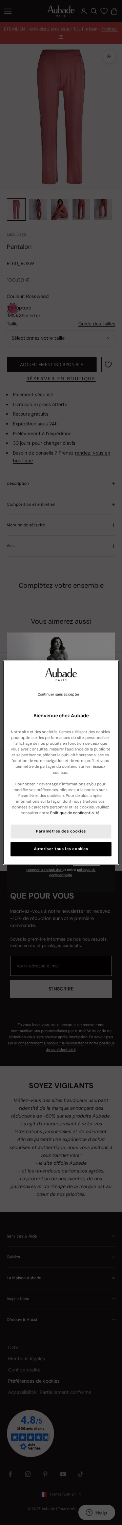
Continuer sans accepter (58, 694)
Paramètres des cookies (61, 831)
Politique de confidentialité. (75, 813)
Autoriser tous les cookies (61, 848)
